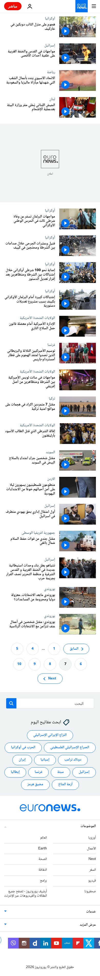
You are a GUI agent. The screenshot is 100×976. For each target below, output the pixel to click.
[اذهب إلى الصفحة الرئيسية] (81, 6)
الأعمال (91, 849)
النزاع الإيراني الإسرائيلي (50, 735)
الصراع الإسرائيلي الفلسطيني (69, 748)
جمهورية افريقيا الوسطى (38, 533)
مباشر (12, 6)
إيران (22, 760)
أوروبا (92, 838)
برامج (43, 881)
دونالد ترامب (72, 760)
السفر (92, 870)
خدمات (91, 912)
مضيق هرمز (35, 785)
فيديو (92, 881)
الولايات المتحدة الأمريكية (37, 318)
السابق (74, 649)
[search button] (11, 703)
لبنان (52, 99)
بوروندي (49, 589)
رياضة (51, 72)
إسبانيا (45, 760)
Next (52, 679)
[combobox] (50, 703)
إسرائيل (49, 45)
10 (19, 664)
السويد (50, 452)
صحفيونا (90, 891)
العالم (43, 838)
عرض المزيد (88, 925)
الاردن (51, 479)
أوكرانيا (50, 18)
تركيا (52, 398)
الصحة (42, 859)
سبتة (60, 772)
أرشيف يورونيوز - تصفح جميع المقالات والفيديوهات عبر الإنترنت (25, 893)
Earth (42, 849)
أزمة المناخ (65, 785)
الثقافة (42, 870)
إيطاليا (15, 772)
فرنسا (51, 345)
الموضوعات (88, 826)
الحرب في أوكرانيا (23, 748)
